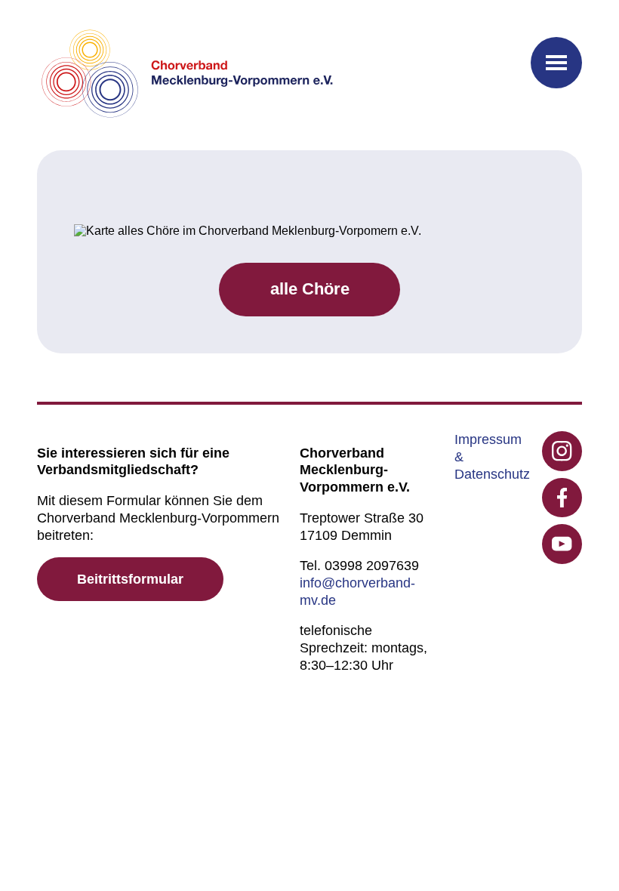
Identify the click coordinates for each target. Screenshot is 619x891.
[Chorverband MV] (188, 75)
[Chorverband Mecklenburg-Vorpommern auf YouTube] (562, 544)
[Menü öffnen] (556, 62)
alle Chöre (310, 288)
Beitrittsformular (130, 579)
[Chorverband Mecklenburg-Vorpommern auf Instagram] (562, 451)
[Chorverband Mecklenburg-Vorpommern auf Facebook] (562, 498)
